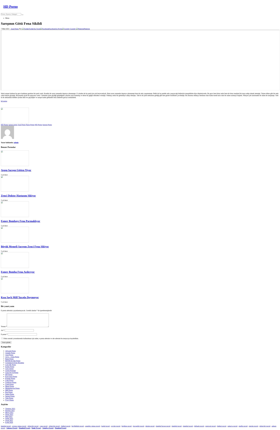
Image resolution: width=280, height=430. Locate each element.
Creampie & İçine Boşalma (14, 363)
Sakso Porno (9, 394)
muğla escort (243, 426)
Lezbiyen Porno (10, 382)
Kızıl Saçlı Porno (11, 376)
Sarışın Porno (47, 125)
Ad (2, 330)
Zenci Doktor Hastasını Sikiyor (18, 195)
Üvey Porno (9, 400)
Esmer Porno (9, 367)
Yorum (4, 326)
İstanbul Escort (24, 428)
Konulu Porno (10, 378)
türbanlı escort (199, 426)
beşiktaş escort (127, 426)
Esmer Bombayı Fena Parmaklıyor (20, 221)
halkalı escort (65, 426)
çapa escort (43, 426)
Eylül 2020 (9, 422)
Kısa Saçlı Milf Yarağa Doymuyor (20, 297)
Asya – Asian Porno (12, 357)
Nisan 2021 (9, 414)
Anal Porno (15, 29)
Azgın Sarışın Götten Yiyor (16, 170)
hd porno (4, 101)
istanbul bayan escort (163, 426)
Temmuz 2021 (10, 409)
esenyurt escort (210, 426)
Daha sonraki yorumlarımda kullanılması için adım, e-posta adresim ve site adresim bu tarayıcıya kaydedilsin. (41, 338)
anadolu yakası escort (92, 426)
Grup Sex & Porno (11, 373)
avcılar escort (115, 426)
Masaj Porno (9, 386)
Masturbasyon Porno (12, 388)
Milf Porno (9, 390)
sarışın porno (13, 125)
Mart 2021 (8, 416)
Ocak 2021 (9, 420)
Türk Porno (9, 398)
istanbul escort (6, 426)
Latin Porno (9, 380)
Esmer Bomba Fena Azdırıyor (18, 271)
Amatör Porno (10, 353)
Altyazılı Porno (10, 351)
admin (16, 142)
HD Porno (4, 125)
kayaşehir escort (138, 426)
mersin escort (253, 426)
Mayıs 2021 (9, 412)
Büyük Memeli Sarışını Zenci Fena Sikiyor (25, 246)
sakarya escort (232, 426)
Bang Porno (30, 125)
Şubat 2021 (9, 418)
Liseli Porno (9, 384)
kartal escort (105, 426)
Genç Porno (9, 369)
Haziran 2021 (10, 411)
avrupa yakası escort (19, 426)
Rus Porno (9, 392)
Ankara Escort (11, 428)
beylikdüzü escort (78, 426)
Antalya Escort (47, 428)
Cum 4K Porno (10, 365)
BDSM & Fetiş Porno (12, 361)
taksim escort (149, 426)
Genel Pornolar (10, 371)
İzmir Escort (36, 428)
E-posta (4, 334)
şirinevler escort (33, 426)
